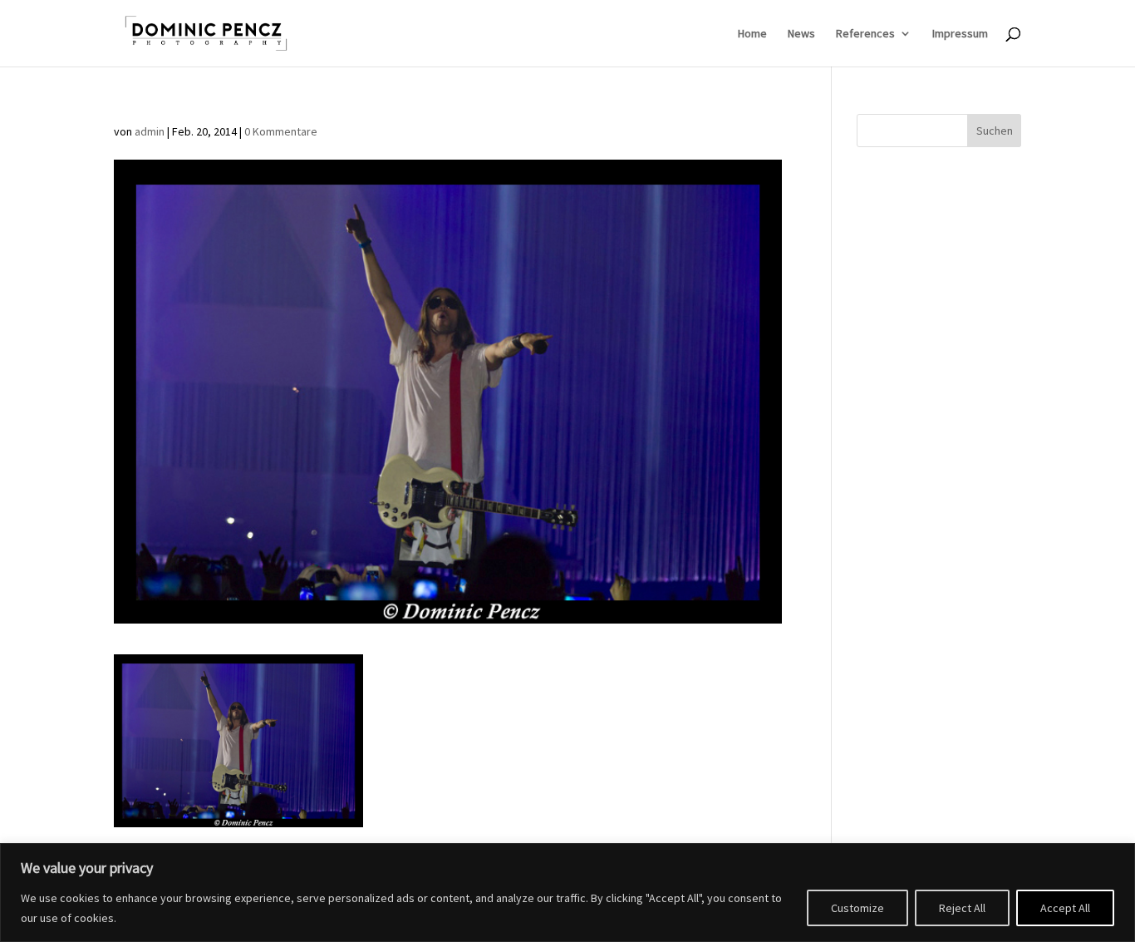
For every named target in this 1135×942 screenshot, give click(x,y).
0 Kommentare (280, 131)
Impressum (960, 34)
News (801, 34)
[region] (567, 892)
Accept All (1065, 907)
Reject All (962, 907)
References (865, 34)
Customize (857, 907)
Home (752, 34)
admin (150, 131)
